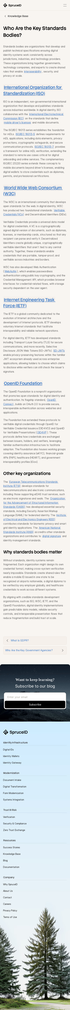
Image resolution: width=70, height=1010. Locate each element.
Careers (7, 904)
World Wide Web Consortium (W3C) (33, 190)
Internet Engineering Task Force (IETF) (29, 302)
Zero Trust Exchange (14, 830)
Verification (9, 817)
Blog (5, 860)
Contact (7, 897)
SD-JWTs (59, 350)
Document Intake (12, 780)
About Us (8, 890)
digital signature (51, 536)
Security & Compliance (15, 823)
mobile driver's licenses (17, 122)
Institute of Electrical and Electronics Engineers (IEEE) (35, 517)
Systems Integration (13, 799)
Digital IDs (8, 749)
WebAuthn (10, 271)
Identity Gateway (12, 762)
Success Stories (11, 847)
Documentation (11, 867)
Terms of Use (10, 917)
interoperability (33, 71)
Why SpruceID (10, 884)
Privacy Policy (10, 910)
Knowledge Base (12, 854)
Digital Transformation (14, 786)
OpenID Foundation (23, 383)
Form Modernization (13, 793)
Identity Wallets (11, 756)
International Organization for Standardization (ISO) (33, 90)
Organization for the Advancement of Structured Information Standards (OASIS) (34, 502)
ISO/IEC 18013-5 (25, 134)
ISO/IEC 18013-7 (44, 146)
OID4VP (42, 432)
